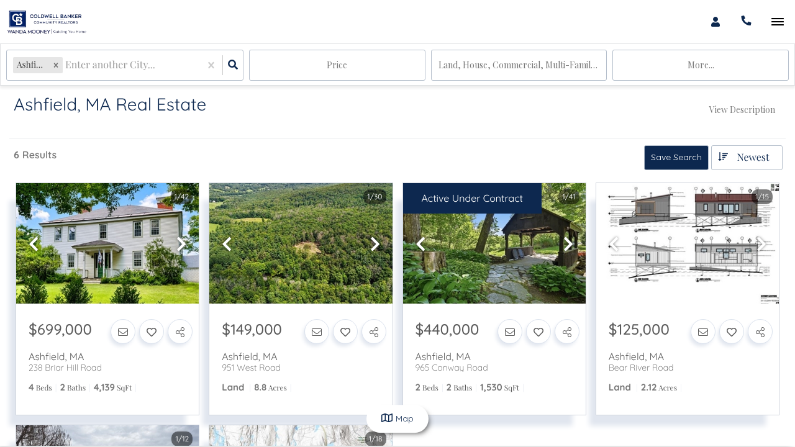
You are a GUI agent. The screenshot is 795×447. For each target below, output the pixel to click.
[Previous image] (33, 244)
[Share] (180, 331)
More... (701, 65)
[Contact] (123, 331)
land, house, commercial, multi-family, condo (522, 65)
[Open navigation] (777, 22)
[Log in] (715, 21)
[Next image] (181, 244)
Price (337, 65)
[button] (56, 65)
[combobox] (66, 65)
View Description (742, 109)
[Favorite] (151, 331)
